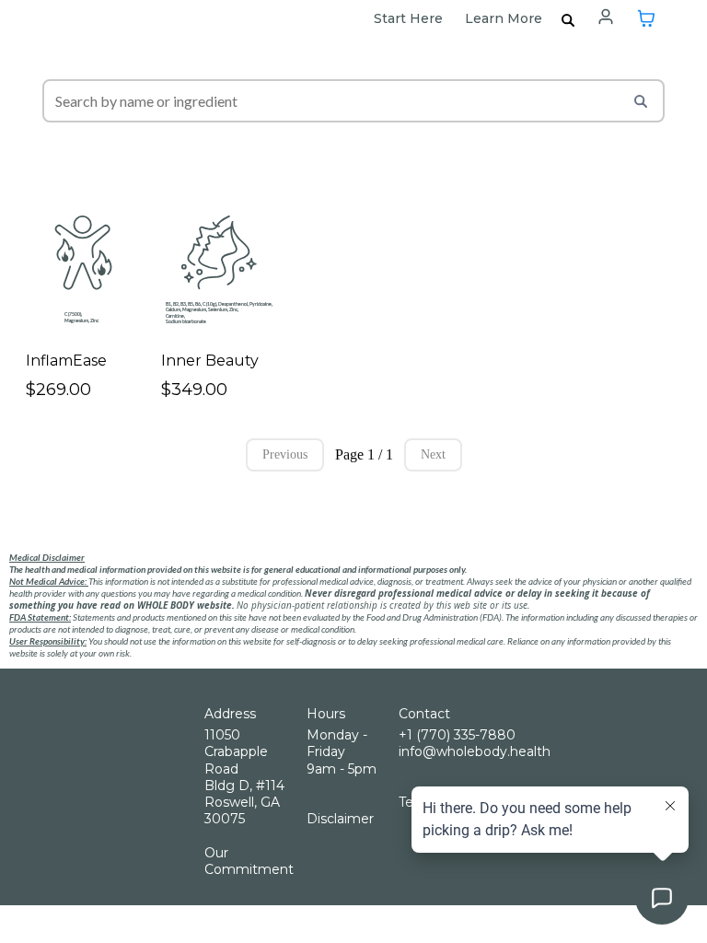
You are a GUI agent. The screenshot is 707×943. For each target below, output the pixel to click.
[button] (606, 18)
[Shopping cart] (646, 18)
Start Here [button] (410, 18)
